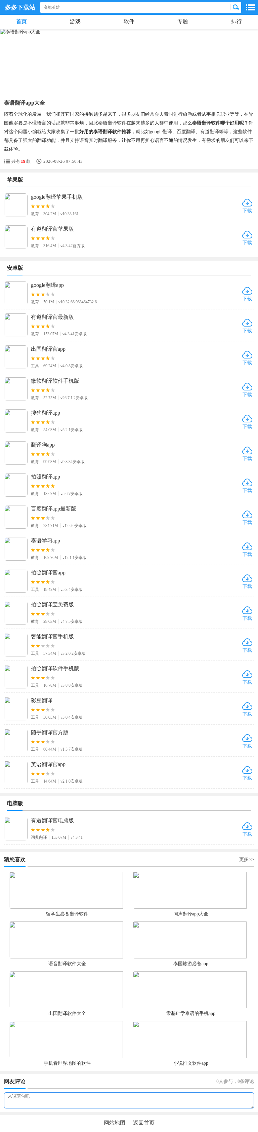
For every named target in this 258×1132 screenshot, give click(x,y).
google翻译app (47, 285)
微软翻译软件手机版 (55, 381)
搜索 (235, 7)
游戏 (75, 21)
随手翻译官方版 (50, 732)
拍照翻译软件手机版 (55, 668)
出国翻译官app (48, 349)
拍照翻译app (45, 477)
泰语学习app (45, 540)
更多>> (246, 859)
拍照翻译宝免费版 (52, 604)
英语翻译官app (48, 764)
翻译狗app (43, 445)
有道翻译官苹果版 (52, 229)
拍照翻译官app (48, 572)
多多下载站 (20, 7)
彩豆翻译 (41, 700)
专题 (182, 21)
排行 (236, 21)
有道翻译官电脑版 (52, 820)
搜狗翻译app (45, 413)
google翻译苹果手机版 (57, 197)
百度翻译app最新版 (53, 509)
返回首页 (144, 1123)
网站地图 (114, 1123)
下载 (247, 210)
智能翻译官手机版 (52, 636)
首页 (21, 21)
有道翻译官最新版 (52, 317)
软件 (129, 21)
